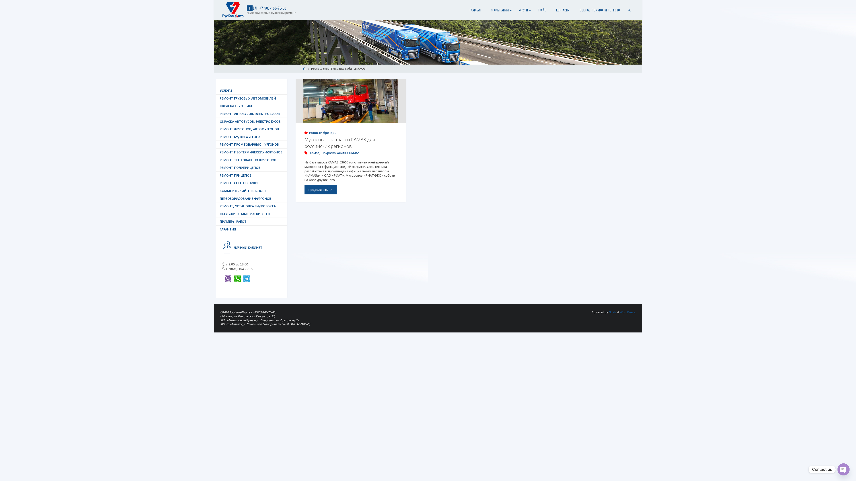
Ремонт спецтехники (239, 183)
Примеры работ (233, 221)
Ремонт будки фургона (240, 137)
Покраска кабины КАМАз (340, 153)
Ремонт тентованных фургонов (248, 160)
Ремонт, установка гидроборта (248, 206)
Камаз (314, 153)
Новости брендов (322, 132)
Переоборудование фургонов (245, 198)
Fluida (612, 312)
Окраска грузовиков (237, 106)
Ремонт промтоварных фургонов (249, 144)
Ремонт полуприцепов (240, 167)
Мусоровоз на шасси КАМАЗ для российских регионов (340, 142)
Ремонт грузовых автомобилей (248, 98)
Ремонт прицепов (235, 175)
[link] (629, 10)
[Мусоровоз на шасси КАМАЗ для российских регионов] (351, 101)
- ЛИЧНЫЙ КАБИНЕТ (246, 247)
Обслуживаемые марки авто (245, 214)
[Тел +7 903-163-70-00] (233, 10)
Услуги (226, 90)
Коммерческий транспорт (243, 191)
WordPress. (628, 312)
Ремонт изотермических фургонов (251, 152)
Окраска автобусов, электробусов (250, 121)
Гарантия (228, 229)
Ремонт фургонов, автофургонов (249, 129)
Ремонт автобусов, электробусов (250, 114)
